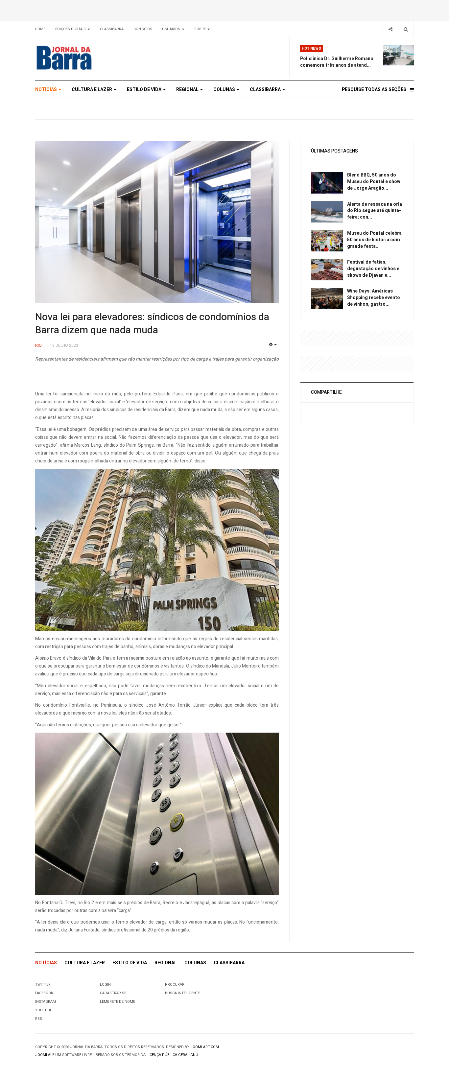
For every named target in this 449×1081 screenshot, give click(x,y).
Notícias (46, 89)
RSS (38, 1019)
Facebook (44, 993)
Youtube (43, 1010)
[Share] (390, 29)
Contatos (142, 29)
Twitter (43, 984)
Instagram (45, 1001)
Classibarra (112, 29)
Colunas (224, 89)
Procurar (174, 984)
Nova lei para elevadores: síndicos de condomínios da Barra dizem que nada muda (152, 324)
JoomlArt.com (204, 1047)
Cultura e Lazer (92, 89)
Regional (188, 89)
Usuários (171, 29)
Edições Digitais (71, 29)
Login (105, 984)
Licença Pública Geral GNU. (173, 1055)
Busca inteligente (182, 993)
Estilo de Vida (144, 89)
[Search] (406, 29)
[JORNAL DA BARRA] (94, 57)
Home (40, 29)
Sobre (200, 29)
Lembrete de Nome (117, 1001)
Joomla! (43, 1055)
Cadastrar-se (113, 993)
